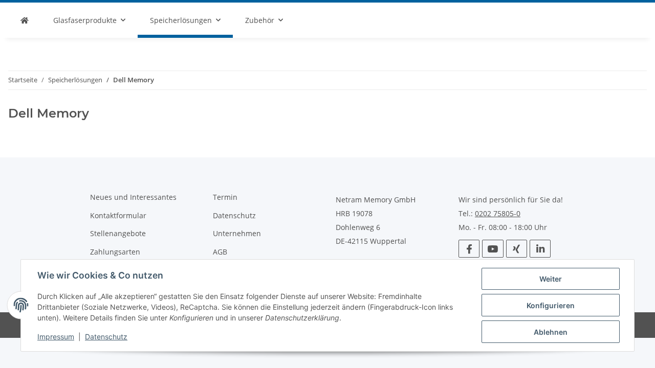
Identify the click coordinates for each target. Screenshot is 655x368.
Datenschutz (106, 336)
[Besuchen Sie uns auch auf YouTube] (492, 249)
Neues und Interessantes (133, 197)
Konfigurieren (551, 305)
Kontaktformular (118, 215)
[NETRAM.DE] (24, 20)
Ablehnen (550, 332)
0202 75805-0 (497, 213)
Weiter (550, 278)
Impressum (55, 336)
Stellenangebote (118, 233)
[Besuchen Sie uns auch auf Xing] (516, 249)
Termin (225, 197)
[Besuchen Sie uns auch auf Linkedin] (540, 249)
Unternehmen (237, 233)
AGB (220, 252)
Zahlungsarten (115, 252)
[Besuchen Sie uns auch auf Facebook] (468, 249)
